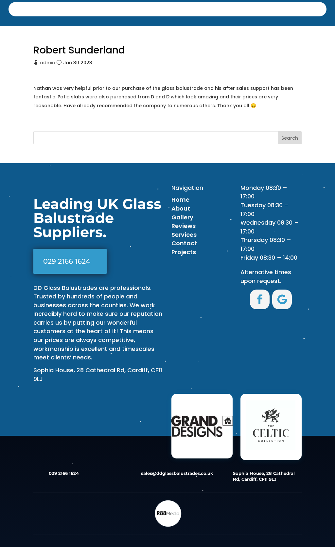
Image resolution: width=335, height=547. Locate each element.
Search (289, 138)
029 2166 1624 (66, 261)
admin (47, 62)
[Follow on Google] (282, 299)
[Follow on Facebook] (260, 299)
